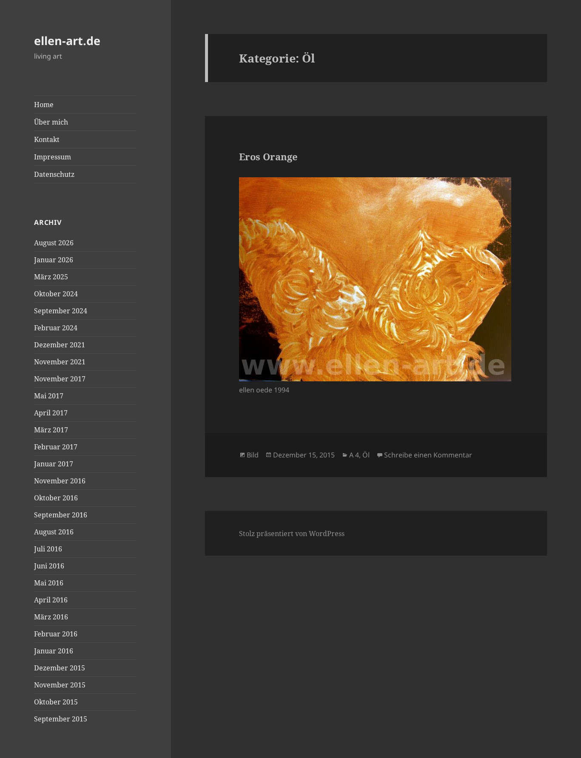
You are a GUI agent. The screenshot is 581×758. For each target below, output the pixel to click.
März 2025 (51, 276)
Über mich (51, 122)
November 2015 (59, 685)
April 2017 (51, 412)
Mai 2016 (48, 583)
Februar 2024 (55, 327)
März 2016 (51, 617)
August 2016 (54, 532)
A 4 (354, 455)
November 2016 (59, 480)
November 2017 (59, 378)
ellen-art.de (67, 40)
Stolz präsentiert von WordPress (292, 533)
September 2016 (60, 515)
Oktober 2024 (56, 293)
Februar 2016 (55, 634)
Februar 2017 (55, 446)
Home (44, 104)
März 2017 (51, 429)
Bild (253, 455)
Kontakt (47, 139)
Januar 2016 (53, 651)
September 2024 (60, 310)
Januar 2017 (53, 463)
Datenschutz (54, 174)
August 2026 (54, 242)
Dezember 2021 (59, 344)
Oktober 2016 (56, 497)
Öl (366, 455)
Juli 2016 (48, 549)
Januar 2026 (53, 259)
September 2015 (60, 719)
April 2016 (51, 600)
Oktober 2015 (56, 702)
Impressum (52, 157)
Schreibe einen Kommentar (428, 455)
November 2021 (59, 361)
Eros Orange (268, 156)
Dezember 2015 (59, 668)
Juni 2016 (49, 566)
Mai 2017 (48, 395)
